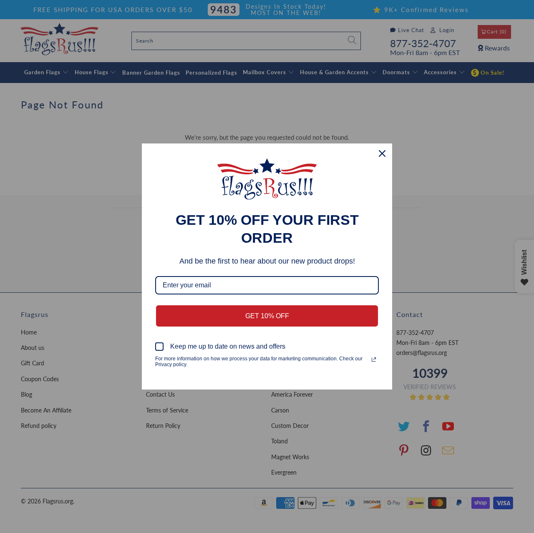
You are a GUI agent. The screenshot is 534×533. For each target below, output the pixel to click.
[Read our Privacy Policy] (374, 359)
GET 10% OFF (267, 315)
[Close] (382, 153)
